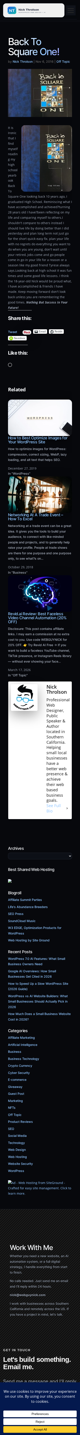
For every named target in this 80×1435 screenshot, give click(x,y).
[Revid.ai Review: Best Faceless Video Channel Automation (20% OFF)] (40, 609)
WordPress (16, 1171)
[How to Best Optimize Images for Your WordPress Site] (40, 433)
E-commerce (17, 1079)
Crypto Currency (20, 1065)
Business (14, 1051)
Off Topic (63, 61)
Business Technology (23, 1059)
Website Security (20, 1164)
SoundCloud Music (22, 921)
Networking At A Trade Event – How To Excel (35, 516)
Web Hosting (17, 1157)
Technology (16, 1143)
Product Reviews (20, 1121)
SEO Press (16, 914)
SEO (11, 1129)
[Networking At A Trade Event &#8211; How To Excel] (40, 510)
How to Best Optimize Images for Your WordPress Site (37, 440)
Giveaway (15, 1087)
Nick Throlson (23, 61)
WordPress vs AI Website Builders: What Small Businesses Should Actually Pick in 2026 (38, 1001)
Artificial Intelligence (22, 1045)
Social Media (17, 1136)
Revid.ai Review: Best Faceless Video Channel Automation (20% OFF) (37, 617)
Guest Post (16, 1093)
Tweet (12, 331)
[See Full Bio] (67, 808)
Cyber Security (19, 1073)
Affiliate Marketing (21, 1037)
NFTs (12, 1107)
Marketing (15, 1101)
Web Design (17, 1150)
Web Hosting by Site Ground (29, 940)
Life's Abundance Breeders (28, 907)
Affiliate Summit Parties (25, 900)
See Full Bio (53, 808)
